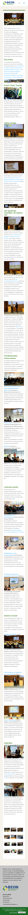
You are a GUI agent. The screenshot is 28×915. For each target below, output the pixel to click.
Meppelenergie (8, 422)
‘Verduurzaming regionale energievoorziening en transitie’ (12, 236)
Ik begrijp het (22, 912)
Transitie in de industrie (10, 634)
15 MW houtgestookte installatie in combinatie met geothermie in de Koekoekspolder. (13, 75)
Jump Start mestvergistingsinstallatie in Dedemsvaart (13, 71)
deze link (6, 777)
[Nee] (26, 911)
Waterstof (6, 446)
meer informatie (13, 912)
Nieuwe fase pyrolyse (9, 720)
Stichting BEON (7, 894)
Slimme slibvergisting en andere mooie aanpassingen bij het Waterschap (12, 388)
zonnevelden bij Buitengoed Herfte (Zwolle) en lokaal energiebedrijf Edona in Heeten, (14, 67)
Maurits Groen (19, 326)
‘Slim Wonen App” (10, 774)
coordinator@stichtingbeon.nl (10, 904)
